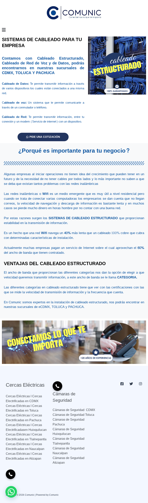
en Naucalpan (34, 449)
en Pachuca (32, 420)
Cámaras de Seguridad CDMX (74, 410)
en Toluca (31, 410)
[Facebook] (122, 383)
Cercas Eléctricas (18, 405)
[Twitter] (131, 383)
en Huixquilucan (35, 429)
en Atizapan (32, 458)
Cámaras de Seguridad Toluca (73, 414)
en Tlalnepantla (35, 439)
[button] (74, 30)
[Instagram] (140, 383)
